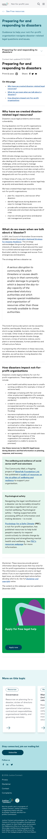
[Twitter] (33, 73)
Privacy (5, 780)
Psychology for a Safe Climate (19, 524)
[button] (10, 74)
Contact (5, 788)
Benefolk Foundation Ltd (27, 472)
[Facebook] (30, 73)
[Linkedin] (7, 764)
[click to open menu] (43, 4)
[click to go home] (15, 4)
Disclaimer (6, 784)
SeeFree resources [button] (15, 11)
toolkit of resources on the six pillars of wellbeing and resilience (23, 478)
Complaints (7, 793)
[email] (36, 73)
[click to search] (38, 4)
